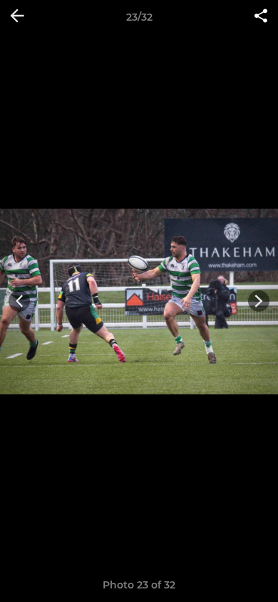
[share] (260, 17)
